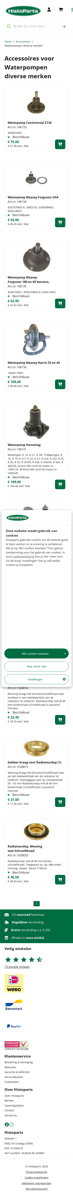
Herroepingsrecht (36, 1189)
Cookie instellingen (36, 1177)
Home (8, 41)
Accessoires (23, 41)
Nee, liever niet (36, 666)
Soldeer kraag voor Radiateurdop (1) (34, 762)
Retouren (10, 1067)
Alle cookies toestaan (35, 653)
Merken (9, 1100)
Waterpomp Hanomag (24, 445)
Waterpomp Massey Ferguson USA (33, 197)
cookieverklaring (23, 556)
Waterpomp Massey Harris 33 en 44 (34, 363)
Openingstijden (14, 1105)
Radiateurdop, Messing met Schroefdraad (25, 848)
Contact (9, 1110)
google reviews (17, 967)
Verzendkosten (13, 1077)
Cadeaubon (11, 1082)
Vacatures (10, 1115)
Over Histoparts (14, 1095)
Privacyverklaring (36, 1172)
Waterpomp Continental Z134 (29, 123)
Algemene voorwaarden (36, 1183)
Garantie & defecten (17, 1072)
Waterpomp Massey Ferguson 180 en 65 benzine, (28, 279)
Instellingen (35, 679)
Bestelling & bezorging (18, 1062)
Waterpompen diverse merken (23, 45)
